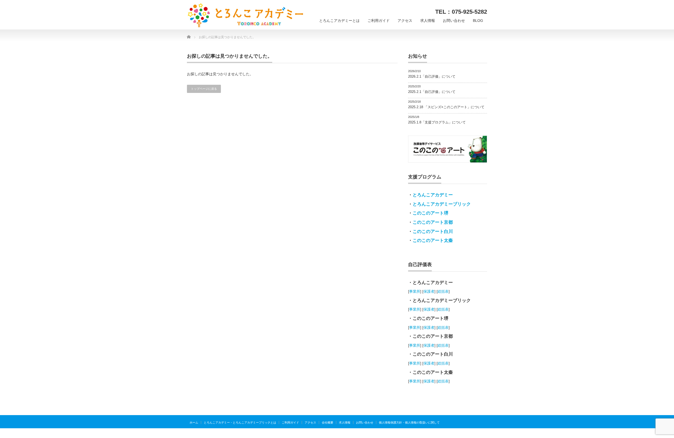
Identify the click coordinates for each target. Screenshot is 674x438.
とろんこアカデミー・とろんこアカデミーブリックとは (240, 422)
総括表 (443, 291)
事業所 (414, 291)
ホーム (194, 422)
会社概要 (327, 422)
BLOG (478, 20)
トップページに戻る (204, 88)
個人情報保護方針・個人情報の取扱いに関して (409, 422)
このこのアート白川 (433, 231)
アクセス (405, 20)
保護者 (428, 291)
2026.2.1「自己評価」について (431, 76)
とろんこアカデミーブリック (442, 204)
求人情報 (427, 20)
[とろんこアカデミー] (246, 15)
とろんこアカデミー (433, 194)
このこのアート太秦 (433, 240)
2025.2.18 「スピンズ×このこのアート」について (446, 107)
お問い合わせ (454, 20)
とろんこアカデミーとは (339, 20)
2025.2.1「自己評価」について (431, 92)
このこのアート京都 (433, 222)
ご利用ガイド (379, 20)
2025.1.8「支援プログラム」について (437, 122)
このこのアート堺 (430, 213)
